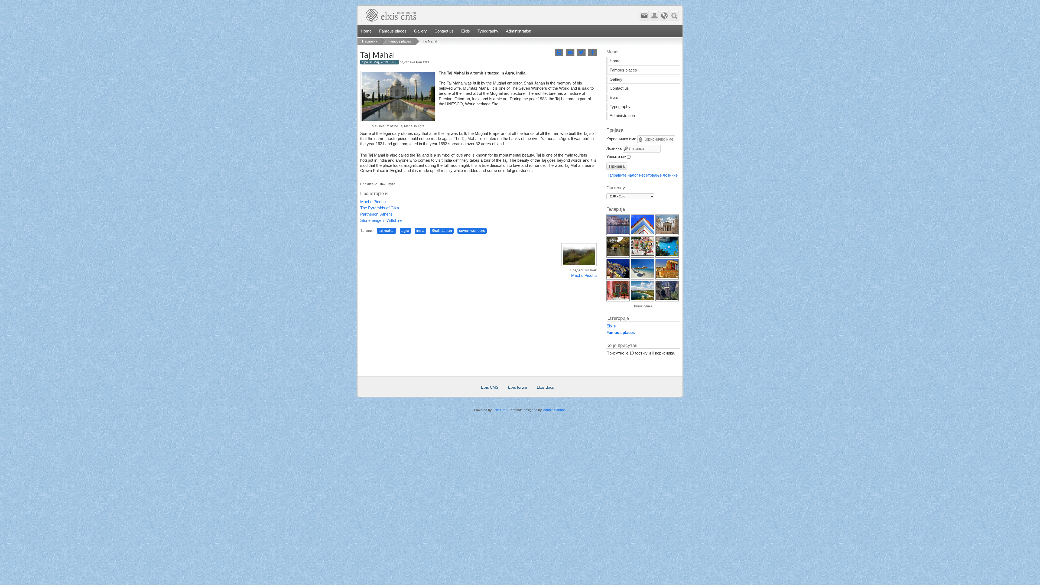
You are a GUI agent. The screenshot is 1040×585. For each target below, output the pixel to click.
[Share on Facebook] (592, 52)
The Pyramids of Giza (379, 208)
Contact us (444, 31)
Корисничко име (621, 139)
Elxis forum (517, 387)
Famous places (393, 31)
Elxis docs (545, 387)
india (420, 231)
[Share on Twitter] (581, 52)
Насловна (369, 41)
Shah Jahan (441, 231)
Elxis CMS (489, 387)
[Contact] (644, 15)
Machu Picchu (373, 202)
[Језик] (664, 15)
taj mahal (386, 231)
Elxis (465, 31)
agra (405, 231)
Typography (487, 31)
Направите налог (622, 175)
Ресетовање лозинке (658, 175)
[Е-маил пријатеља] (570, 52)
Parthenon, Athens (376, 214)
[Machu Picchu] (579, 265)
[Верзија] (559, 52)
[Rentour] (448, 17)
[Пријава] (654, 15)
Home (366, 31)
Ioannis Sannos (554, 410)
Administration (518, 31)
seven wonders (472, 231)
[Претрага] (674, 15)
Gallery (420, 31)
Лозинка (614, 148)
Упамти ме (616, 157)
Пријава (617, 166)
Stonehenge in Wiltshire (381, 220)
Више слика (643, 306)
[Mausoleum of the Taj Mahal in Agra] (398, 121)
